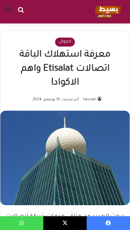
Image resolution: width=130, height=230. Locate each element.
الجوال (65, 42)
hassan (89, 100)
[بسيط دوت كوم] (107, 12)
